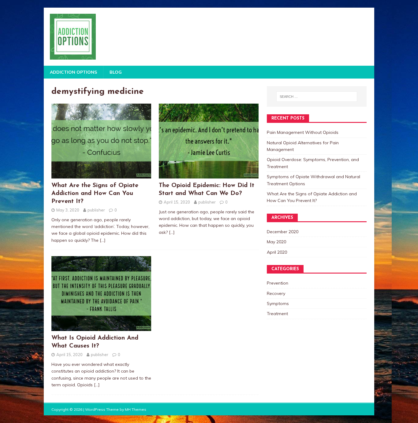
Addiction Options (73, 72)
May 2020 (276, 242)
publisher (96, 210)
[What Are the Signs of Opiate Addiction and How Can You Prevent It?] (101, 175)
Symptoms (278, 303)
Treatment (277, 313)
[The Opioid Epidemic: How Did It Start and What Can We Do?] (209, 175)
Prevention (277, 283)
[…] (103, 240)
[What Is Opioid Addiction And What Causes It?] (101, 327)
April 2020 (277, 252)
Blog (116, 72)
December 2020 (282, 231)
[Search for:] (317, 96)
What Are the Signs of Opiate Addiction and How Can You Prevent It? (94, 193)
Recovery (276, 293)
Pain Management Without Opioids (302, 132)
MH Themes (135, 409)
